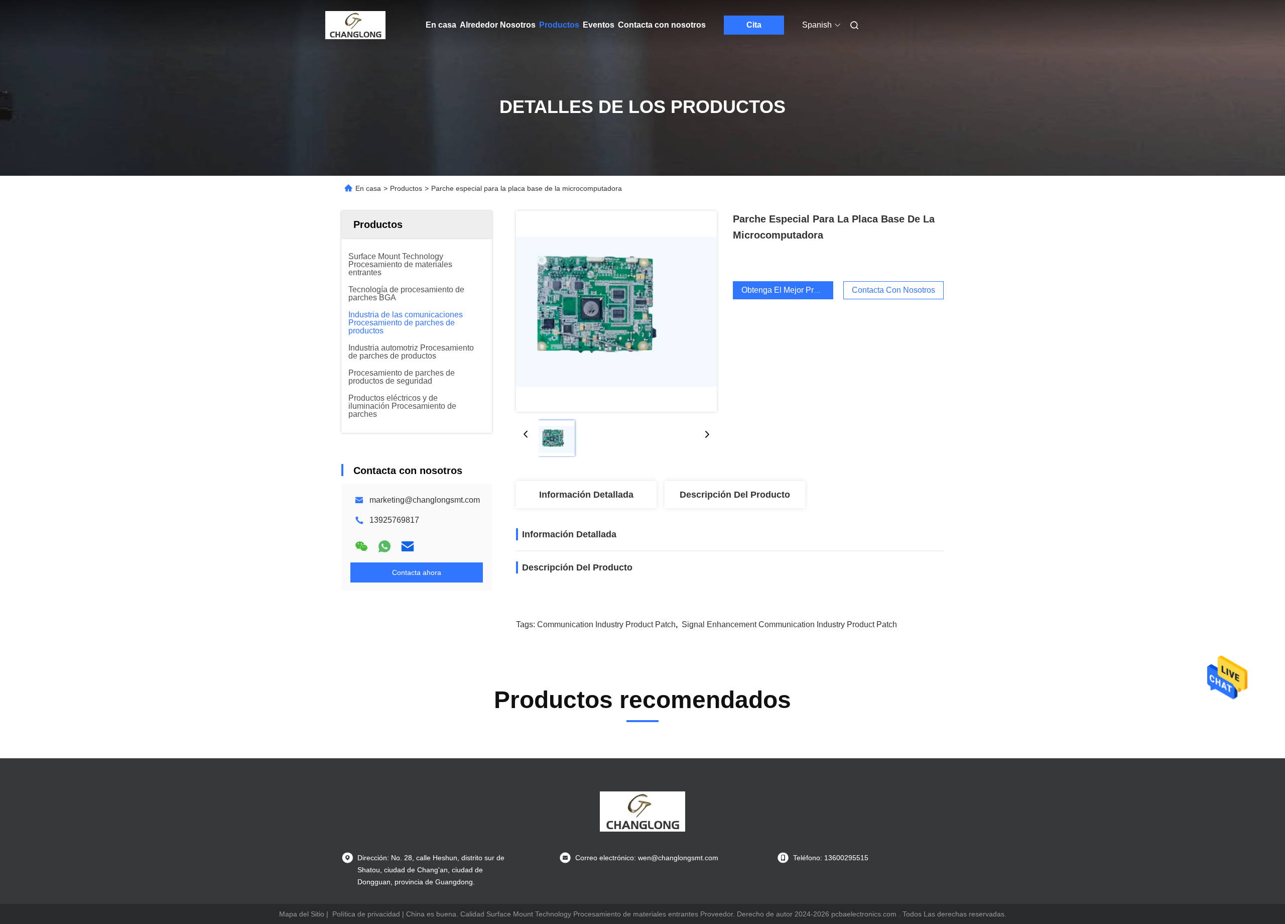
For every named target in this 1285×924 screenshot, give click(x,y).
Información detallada (586, 495)
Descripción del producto (735, 495)
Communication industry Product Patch (606, 624)
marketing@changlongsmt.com (424, 500)
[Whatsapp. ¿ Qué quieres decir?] (384, 546)
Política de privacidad (366, 914)
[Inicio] (355, 25)
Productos (559, 25)
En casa (441, 25)
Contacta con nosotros (662, 25)
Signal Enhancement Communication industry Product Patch (789, 624)
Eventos (598, 25)
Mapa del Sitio (301, 914)
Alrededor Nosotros (498, 25)
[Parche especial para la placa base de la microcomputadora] (616, 311)
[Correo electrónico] (408, 546)
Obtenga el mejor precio (785, 290)
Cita (753, 25)
